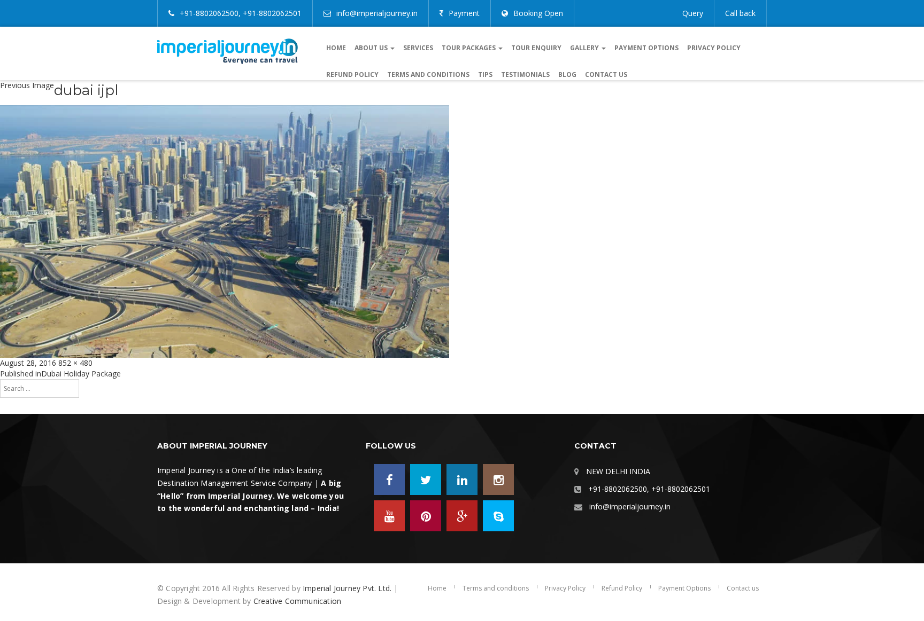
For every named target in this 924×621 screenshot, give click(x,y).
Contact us (606, 74)
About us (372, 47)
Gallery (585, 47)
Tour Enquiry (536, 47)
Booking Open (538, 13)
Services (418, 47)
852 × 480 (75, 363)
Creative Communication (297, 601)
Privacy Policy (714, 47)
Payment (464, 13)
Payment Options (646, 47)
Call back (740, 13)
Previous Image (27, 85)
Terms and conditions (428, 74)
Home (336, 47)
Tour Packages (469, 47)
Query (692, 13)
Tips (485, 74)
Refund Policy (352, 74)
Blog (567, 74)
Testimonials (525, 74)
